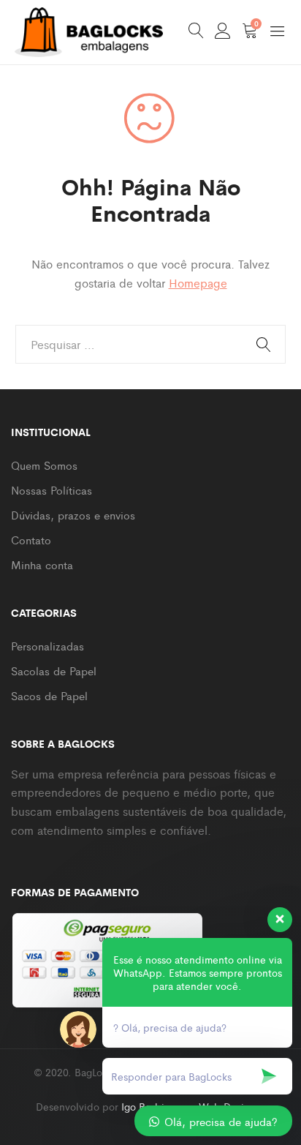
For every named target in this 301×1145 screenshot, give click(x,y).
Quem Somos (44, 465)
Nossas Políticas (51, 490)
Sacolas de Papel (53, 670)
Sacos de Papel (49, 695)
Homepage (198, 282)
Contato (31, 539)
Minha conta (42, 564)
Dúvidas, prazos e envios (73, 514)
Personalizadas (47, 645)
